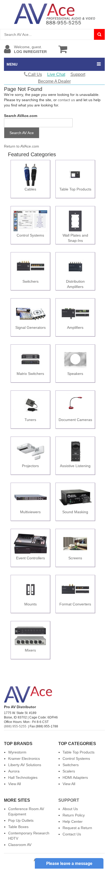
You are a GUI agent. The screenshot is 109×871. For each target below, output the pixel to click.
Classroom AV (19, 845)
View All (14, 784)
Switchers (71, 765)
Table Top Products (78, 752)
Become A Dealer (54, 81)
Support (77, 74)
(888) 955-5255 (15, 726)
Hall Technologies (22, 777)
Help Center (73, 821)
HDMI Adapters (75, 777)
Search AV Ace (22, 133)
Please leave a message (69, 863)
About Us (70, 809)
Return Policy (74, 815)
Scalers (69, 771)
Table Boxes (18, 827)
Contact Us (72, 834)
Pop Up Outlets (21, 820)
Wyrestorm (17, 752)
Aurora (14, 771)
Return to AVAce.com (21, 146)
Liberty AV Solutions (24, 765)
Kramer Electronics (24, 758)
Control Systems (76, 758)
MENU (12, 64)
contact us (66, 100)
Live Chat (56, 74)
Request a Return (77, 828)
